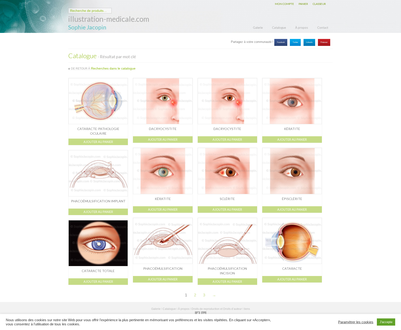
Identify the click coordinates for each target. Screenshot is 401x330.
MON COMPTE (284, 4)
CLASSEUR (319, 4)
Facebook (281, 42)
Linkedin (309, 42)
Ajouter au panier (98, 142)
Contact (322, 27)
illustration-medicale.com (108, 18)
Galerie (258, 27)
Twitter (295, 42)
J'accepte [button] (386, 322)
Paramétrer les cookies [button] (355, 322)
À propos (301, 27)
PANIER (303, 4)
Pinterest (323, 42)
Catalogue (279, 27)
